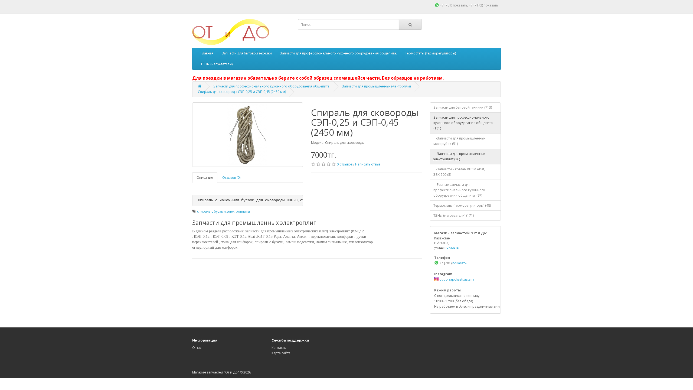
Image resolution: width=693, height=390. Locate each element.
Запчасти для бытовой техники (247, 53)
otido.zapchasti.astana (456, 279)
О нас (196, 347)
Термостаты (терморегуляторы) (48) (462, 205)
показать (460, 5)
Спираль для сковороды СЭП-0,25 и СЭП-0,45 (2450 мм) (242, 91)
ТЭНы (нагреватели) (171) (453, 215)
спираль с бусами (211, 211)
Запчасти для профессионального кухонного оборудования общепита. (338, 53)
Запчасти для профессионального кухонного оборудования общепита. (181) (463, 123)
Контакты (279, 347)
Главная (207, 53)
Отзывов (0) (231, 177)
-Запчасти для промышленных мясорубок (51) (459, 141)
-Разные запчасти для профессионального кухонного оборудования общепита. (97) (459, 190)
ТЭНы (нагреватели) (217, 64)
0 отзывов (344, 164)
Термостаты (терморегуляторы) (430, 53)
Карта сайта (281, 353)
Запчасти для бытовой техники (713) (462, 107)
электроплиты (238, 211)
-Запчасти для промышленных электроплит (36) (459, 156)
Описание (205, 177)
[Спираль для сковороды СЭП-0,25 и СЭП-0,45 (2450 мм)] (247, 134)
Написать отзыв (367, 164)
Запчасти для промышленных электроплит (376, 86)
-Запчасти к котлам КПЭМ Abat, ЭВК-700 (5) (459, 172)
